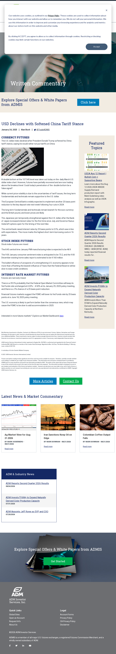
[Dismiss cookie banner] (107, 10)
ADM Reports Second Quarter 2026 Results (27, 483)
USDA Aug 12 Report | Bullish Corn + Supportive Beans (95, 177)
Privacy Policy (66, 618)
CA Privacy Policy (67, 621)
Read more (89, 207)
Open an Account (17, 618)
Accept (96, 46)
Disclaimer (64, 625)
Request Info (15, 621)
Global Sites (14, 614)
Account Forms (67, 614)
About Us (13, 625)
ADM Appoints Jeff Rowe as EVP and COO (27, 511)
